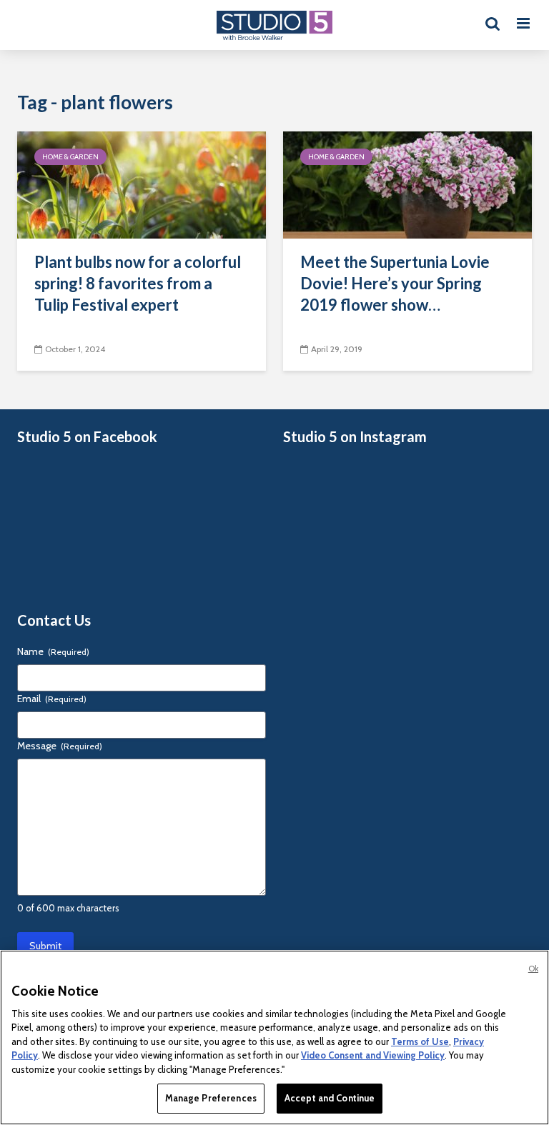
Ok (533, 969)
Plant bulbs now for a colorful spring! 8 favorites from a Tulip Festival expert (137, 283)
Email (51, 698)
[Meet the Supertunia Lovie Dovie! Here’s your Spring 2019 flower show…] (407, 184)
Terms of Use (420, 1041)
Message (59, 745)
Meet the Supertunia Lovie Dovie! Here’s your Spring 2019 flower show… (395, 283)
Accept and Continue (330, 1098)
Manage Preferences (211, 1098)
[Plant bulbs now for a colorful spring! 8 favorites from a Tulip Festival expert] (141, 184)
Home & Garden (70, 156)
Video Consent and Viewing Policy (373, 1055)
